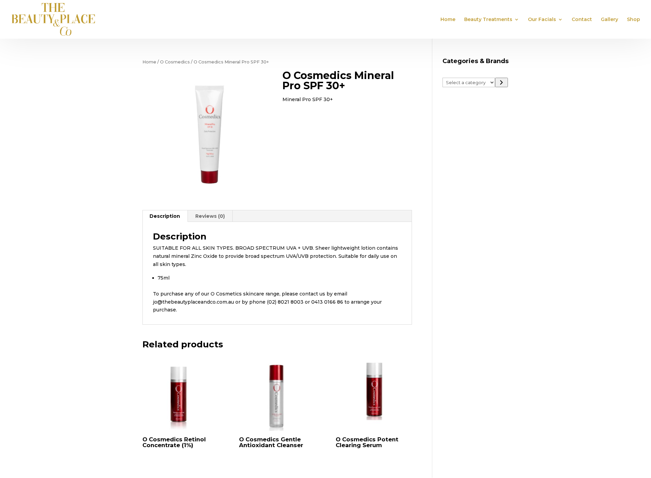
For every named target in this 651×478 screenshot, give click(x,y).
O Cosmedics (175, 61)
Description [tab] (165, 216)
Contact (582, 19)
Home (447, 19)
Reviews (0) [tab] (210, 216)
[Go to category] (501, 82)
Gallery (609, 19)
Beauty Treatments (488, 19)
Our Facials (542, 19)
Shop (633, 19)
